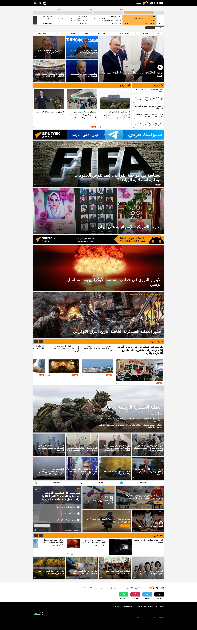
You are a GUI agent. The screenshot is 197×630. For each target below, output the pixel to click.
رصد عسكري (104, 588)
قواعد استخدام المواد (150, 606)
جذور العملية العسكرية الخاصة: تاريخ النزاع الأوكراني (144, 294)
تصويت (42, 526)
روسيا (126, 588)
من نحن (161, 606)
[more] (101, 80)
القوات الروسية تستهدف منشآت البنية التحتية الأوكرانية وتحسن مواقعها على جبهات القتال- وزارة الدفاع (130, 419)
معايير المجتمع (116, 606)
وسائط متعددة (109, 488)
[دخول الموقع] (40, 3)
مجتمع (161, 559)
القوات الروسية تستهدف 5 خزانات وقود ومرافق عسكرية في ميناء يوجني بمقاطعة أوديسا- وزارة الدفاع (130, 426)
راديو (111, 588)
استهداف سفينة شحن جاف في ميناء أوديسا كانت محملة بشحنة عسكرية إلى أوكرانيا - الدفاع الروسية (129, 413)
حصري (116, 588)
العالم (131, 588)
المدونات (82, 588)
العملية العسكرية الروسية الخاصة (134, 407)
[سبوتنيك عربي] (153, 5)
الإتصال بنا (139, 606)
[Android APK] (39, 614)
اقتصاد (121, 588)
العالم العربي (138, 588)
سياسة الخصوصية (128, 606)
